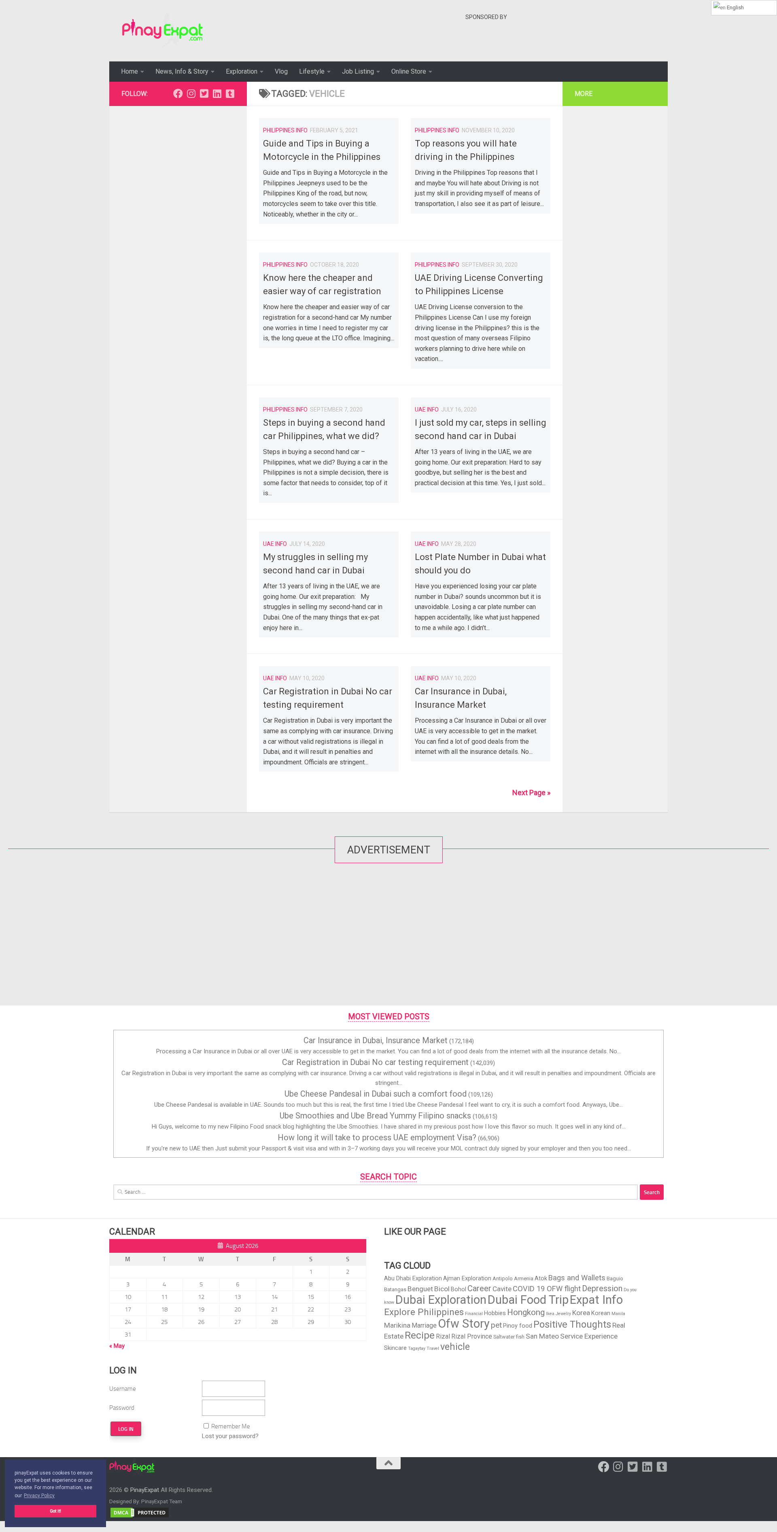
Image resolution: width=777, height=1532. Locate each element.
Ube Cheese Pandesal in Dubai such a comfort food (375, 1094)
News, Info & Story (181, 71)
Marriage (424, 1325)
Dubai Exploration (440, 1300)
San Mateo (542, 1336)
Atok (541, 1278)
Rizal (443, 1336)
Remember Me (230, 1426)
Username (122, 1388)
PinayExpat (144, 1490)
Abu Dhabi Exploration (413, 1278)
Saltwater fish (508, 1337)
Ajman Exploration (467, 1278)
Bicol (442, 1289)
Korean (600, 1313)
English (735, 7)
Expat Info (596, 1300)
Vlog (281, 71)
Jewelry (563, 1313)
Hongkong (526, 1312)
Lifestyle (312, 71)
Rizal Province (471, 1336)
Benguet (420, 1289)
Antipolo (503, 1278)
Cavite (502, 1289)
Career (479, 1288)
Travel (433, 1348)
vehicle (455, 1346)
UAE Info (427, 409)
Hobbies (495, 1313)
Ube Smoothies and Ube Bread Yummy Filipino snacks (375, 1115)
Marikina (397, 1325)
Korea (581, 1313)
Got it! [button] (55, 1511)
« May (117, 1346)
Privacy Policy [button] (39, 1495)
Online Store (408, 71)
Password (121, 1407)
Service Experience (589, 1336)
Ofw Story (464, 1323)
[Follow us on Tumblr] (230, 93)
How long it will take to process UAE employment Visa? (377, 1137)
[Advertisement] (612, 42)
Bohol (458, 1289)
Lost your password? (230, 1436)
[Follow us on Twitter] (204, 93)
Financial (474, 1313)
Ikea (550, 1313)
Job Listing (358, 71)
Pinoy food (517, 1325)
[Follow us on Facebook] (178, 93)
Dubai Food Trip (528, 1300)
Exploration (241, 71)
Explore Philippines (424, 1312)
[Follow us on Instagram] (191, 93)
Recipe (420, 1335)
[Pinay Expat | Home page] (162, 31)
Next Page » (531, 792)
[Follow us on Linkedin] (217, 93)
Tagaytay (416, 1348)
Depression (602, 1288)
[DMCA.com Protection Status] (139, 1516)
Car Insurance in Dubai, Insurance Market (376, 1040)
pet (496, 1325)
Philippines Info (285, 130)
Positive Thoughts (572, 1324)
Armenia (523, 1278)
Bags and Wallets (576, 1277)
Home (129, 71)
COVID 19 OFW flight (547, 1288)
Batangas (395, 1289)
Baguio (615, 1278)
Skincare (395, 1348)
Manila (618, 1313)
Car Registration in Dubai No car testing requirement (375, 1062)
